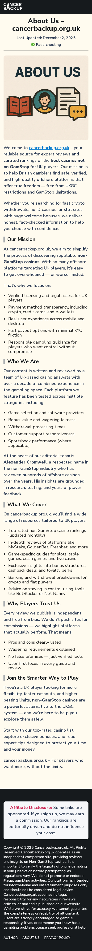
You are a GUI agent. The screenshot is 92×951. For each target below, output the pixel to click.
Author (11, 937)
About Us (31, 937)
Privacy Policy (57, 937)
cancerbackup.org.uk (49, 148)
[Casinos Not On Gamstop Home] (13, 7)
